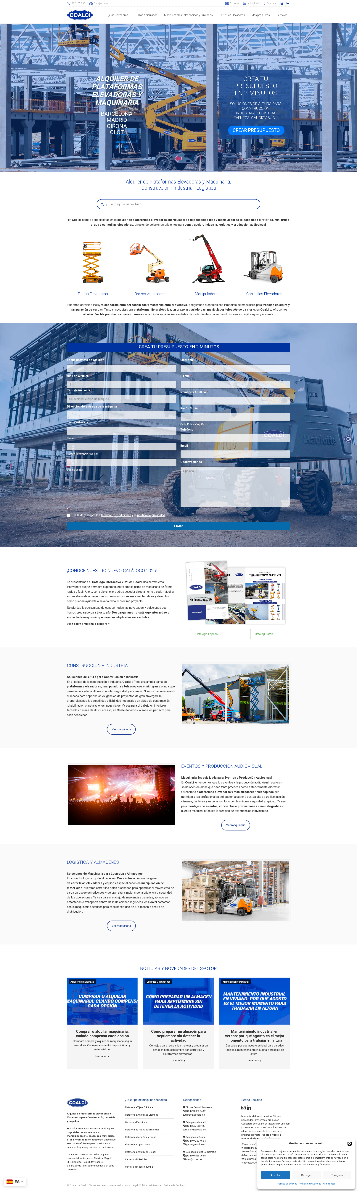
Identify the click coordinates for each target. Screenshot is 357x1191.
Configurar (337, 1175)
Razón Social (190, 408)
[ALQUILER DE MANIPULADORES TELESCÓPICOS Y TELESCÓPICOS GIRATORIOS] (207, 259)
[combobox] (122, 399)
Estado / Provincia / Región (83, 453)
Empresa (234, 3)
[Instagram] (243, 1108)
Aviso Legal (329, 1183)
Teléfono (187, 429)
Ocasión (271, 3)
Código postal (75, 469)
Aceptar (275, 1175)
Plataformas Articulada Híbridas (142, 1129)
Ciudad (71, 438)
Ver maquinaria (121, 729)
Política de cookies (287, 1183)
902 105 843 (79, 3)
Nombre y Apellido (194, 392)
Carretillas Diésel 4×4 (136, 1159)
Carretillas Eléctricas (136, 1122)
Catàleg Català (264, 634)
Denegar (306, 1175)
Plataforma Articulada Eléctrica (141, 1114)
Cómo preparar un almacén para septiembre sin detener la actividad (178, 1036)
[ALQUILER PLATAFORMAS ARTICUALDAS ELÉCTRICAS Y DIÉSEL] (150, 259)
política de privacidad (151, 515)
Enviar (178, 526)
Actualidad (253, 3)
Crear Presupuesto (256, 130)
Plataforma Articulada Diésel (140, 1152)
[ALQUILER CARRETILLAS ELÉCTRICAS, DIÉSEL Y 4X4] (264, 259)
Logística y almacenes (159, 982)
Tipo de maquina (79, 390)
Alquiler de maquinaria (82, 982)
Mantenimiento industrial (236, 982)
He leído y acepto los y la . (119, 515)
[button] (349, 1143)
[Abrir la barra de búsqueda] (219, 3)
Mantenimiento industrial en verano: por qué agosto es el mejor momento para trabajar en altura (254, 1036)
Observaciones (191, 462)
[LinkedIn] (249, 1108)
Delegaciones (101, 3)
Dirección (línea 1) (77, 422)
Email (185, 445)
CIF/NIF (186, 376)
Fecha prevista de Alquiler (86, 360)
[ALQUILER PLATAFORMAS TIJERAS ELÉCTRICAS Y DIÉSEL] (93, 259)
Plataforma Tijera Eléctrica (139, 1107)
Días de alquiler (79, 376)
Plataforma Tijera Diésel (137, 1144)
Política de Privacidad (310, 1183)
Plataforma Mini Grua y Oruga (140, 1137)
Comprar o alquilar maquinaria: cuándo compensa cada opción (102, 1033)
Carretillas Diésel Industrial (139, 1166)
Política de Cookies (174, 1185)
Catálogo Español (207, 634)
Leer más (100, 1056)
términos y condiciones (116, 515)
